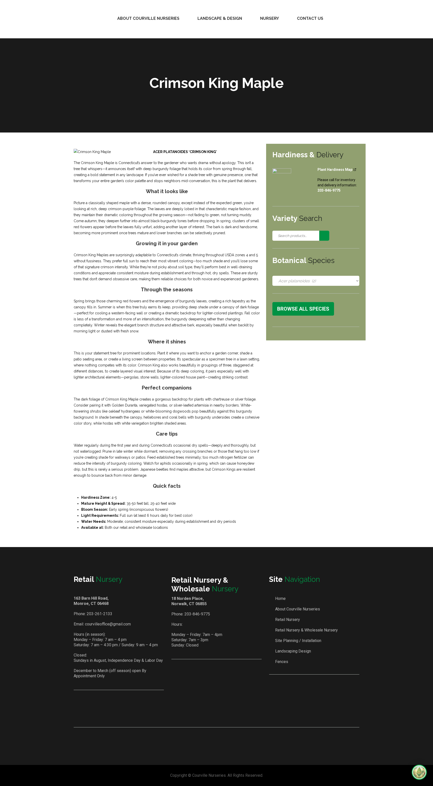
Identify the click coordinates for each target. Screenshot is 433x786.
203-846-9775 (197, 614)
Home (280, 598)
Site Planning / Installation (298, 640)
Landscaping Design (293, 651)
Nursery (269, 18)
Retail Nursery (287, 619)
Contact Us (310, 18)
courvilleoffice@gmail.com (108, 624)
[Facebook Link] (210, 713)
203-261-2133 (99, 613)
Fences (281, 661)
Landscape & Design (219, 18)
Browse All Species (303, 309)
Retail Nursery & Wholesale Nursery (306, 630)
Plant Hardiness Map (334, 170)
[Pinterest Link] (224, 713)
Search (324, 236)
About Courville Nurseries (148, 18)
